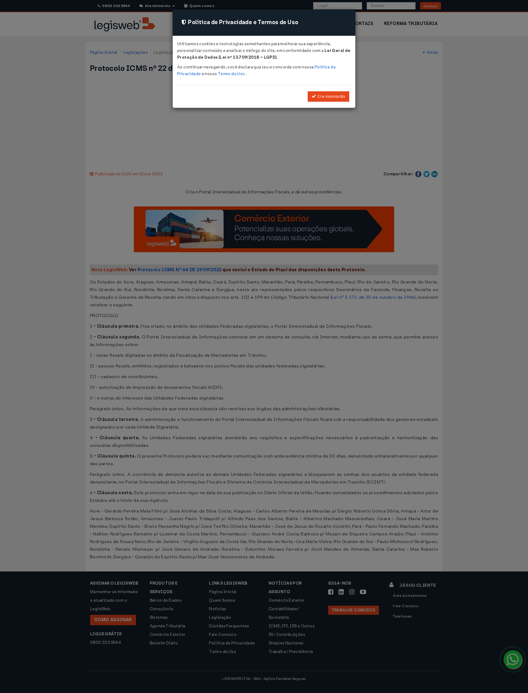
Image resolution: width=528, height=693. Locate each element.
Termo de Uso (232, 73)
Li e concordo (330, 96)
